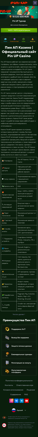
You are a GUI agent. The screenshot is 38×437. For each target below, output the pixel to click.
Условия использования (13, 390)
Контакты (9, 385)
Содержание (15, 394)
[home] (19, 3)
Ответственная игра (24, 385)
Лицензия (31, 390)
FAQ (26, 394)
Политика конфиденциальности (19, 380)
